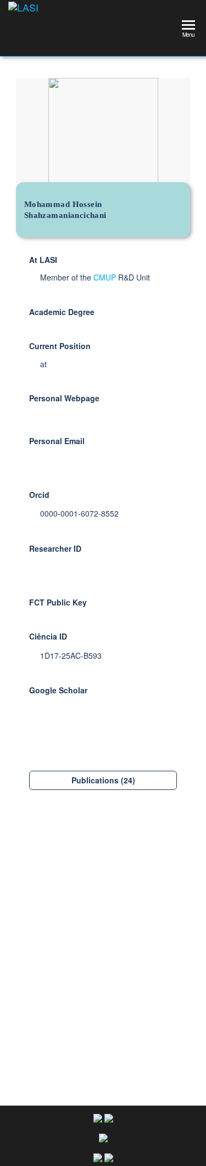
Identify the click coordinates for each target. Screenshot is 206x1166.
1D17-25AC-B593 (71, 655)
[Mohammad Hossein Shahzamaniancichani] (103, 916)
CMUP (104, 277)
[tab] (103, 780)
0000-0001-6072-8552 (79, 513)
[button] (103, 780)
